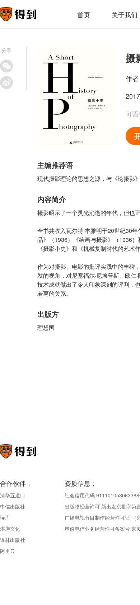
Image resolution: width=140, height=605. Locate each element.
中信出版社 (12, 506)
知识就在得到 (28, 451)
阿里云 (7, 550)
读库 (5, 517)
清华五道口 (12, 495)
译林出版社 (12, 539)
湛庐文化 (10, 528)
